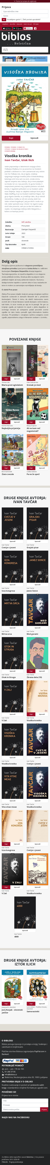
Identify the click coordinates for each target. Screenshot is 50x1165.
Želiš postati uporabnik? (31, 19)
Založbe (12, 24)
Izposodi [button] (34, 138)
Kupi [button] (11, 138)
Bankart (5, 1054)
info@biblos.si (11, 1074)
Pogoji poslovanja (16, 1162)
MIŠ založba (26, 222)
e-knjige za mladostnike (19, 149)
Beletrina (30, 1157)
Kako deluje (28, 24)
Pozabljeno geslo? (14, 19)
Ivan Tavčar (12, 160)
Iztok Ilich (27, 160)
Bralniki (19, 24)
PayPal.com (39, 1051)
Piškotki (5, 1162)
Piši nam (35, 24)
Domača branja (10, 151)
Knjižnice (5, 24)
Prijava (44, 1109)
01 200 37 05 (10, 1071)
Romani (7, 147)
